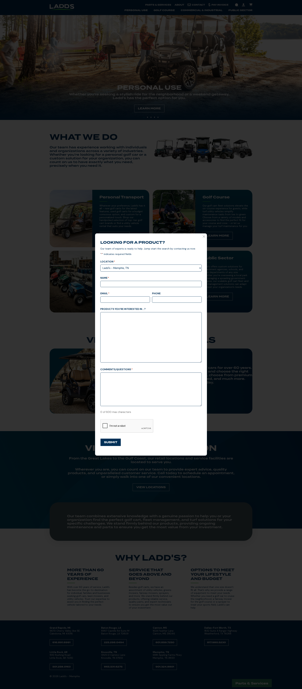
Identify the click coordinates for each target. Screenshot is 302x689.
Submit (110, 442)
